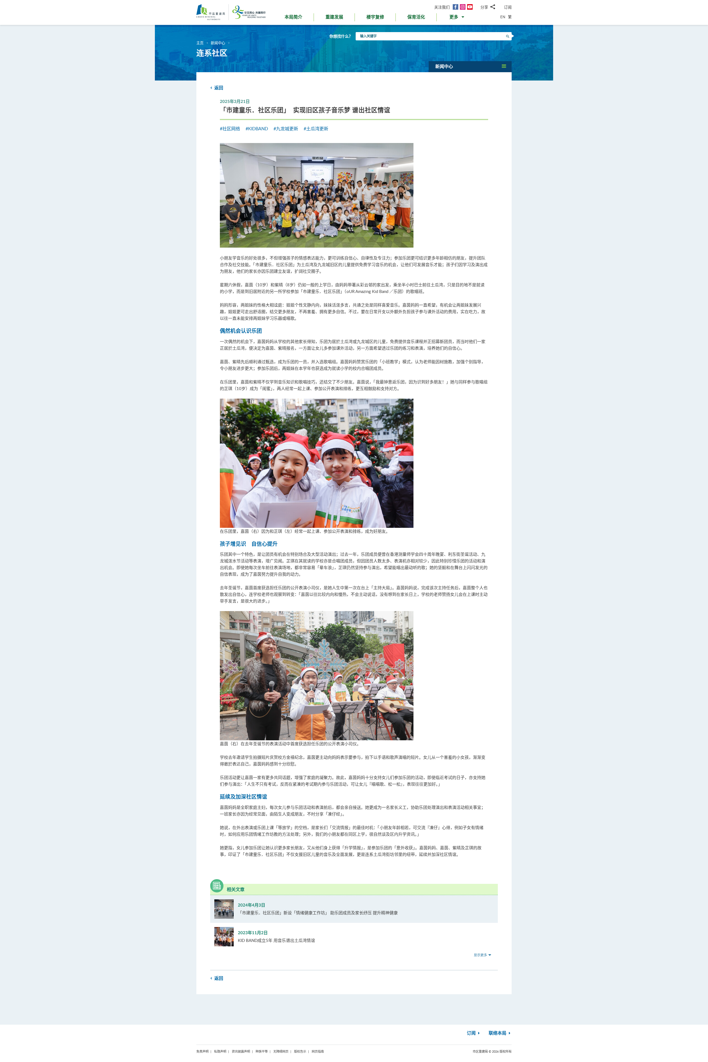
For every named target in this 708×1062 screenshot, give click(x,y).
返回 (218, 88)
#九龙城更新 (286, 129)
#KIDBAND (257, 129)
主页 (200, 42)
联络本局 (498, 1033)
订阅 (508, 7)
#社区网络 (230, 129)
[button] (457, 18)
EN (502, 16)
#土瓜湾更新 (316, 129)
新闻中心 (218, 42)
